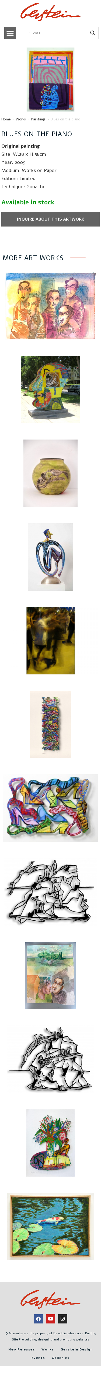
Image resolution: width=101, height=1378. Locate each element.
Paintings (38, 119)
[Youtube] (50, 1318)
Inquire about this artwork (50, 219)
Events (38, 1358)
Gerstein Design (77, 1349)
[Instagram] (62, 1318)
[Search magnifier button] (92, 33)
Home (6, 119)
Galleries (61, 1358)
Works (21, 119)
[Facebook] (38, 1318)
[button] (10, 33)
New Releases (21, 1349)
